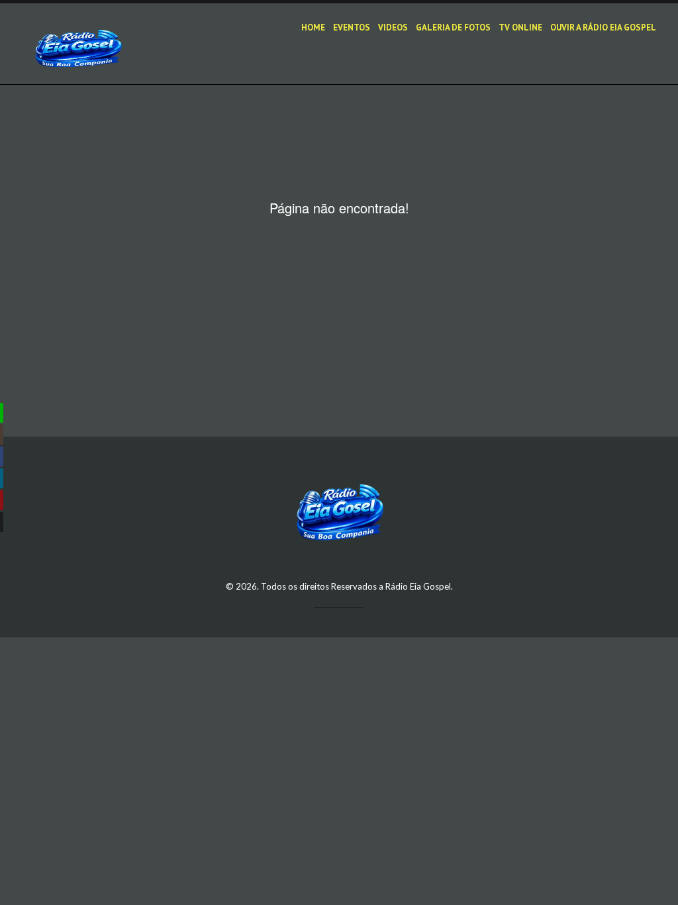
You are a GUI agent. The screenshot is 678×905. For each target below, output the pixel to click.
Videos (393, 27)
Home (313, 27)
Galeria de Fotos (453, 27)
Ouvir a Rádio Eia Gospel (603, 27)
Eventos (351, 27)
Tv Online (520, 27)
